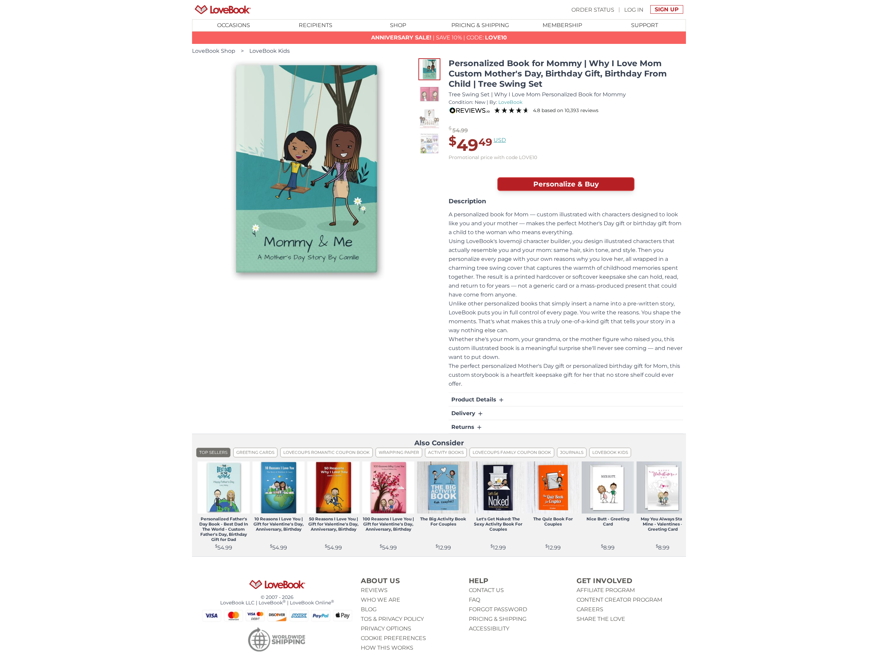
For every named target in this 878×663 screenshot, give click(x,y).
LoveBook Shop (213, 51)
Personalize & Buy (566, 184)
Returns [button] (463, 427)
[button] (429, 69)
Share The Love (601, 619)
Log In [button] (633, 9)
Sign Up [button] (667, 9)
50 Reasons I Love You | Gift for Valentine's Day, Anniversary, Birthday (333, 524)
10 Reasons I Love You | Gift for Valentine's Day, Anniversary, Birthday (278, 524)
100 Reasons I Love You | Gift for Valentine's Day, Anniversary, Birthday (388, 524)
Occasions (233, 25)
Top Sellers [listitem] (213, 452)
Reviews (374, 590)
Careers (590, 609)
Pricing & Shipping (480, 25)
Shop (398, 25)
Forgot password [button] (498, 609)
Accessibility (489, 628)
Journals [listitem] (571, 452)
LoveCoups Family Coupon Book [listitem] (512, 452)
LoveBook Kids (269, 51)
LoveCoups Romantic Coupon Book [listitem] (326, 452)
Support (644, 25)
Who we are (380, 599)
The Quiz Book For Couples (553, 521)
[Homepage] (223, 9)
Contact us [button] (486, 590)
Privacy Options (386, 628)
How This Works (387, 647)
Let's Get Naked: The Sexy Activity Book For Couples (498, 524)
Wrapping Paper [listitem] (399, 452)
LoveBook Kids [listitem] (610, 452)
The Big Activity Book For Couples (443, 521)
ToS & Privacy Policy (392, 619)
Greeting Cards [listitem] (255, 452)
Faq (474, 599)
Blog (369, 609)
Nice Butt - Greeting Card (607, 521)
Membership (562, 25)
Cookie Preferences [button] (393, 638)
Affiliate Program (606, 590)
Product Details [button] (474, 399)
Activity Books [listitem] (446, 452)
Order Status (592, 9)
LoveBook (510, 102)
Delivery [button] (464, 413)
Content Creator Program (619, 599)
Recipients (315, 25)
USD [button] (500, 140)
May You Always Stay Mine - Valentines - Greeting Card (663, 524)
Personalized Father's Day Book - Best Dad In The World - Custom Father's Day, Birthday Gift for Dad (223, 529)
